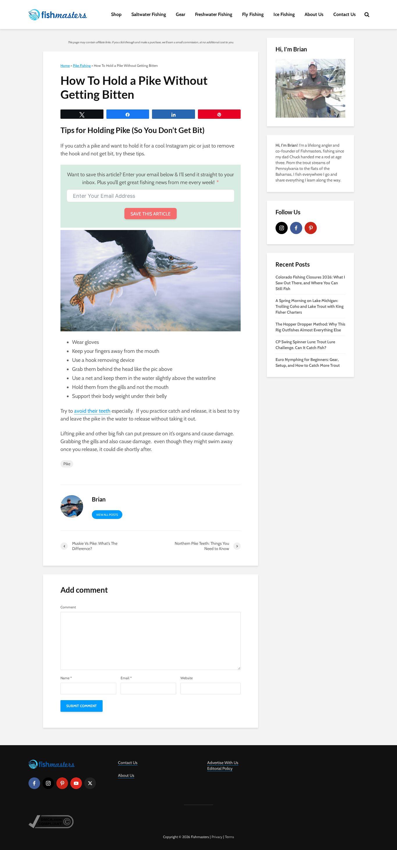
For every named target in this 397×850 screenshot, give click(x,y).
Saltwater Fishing (148, 14)
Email (126, 678)
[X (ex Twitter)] (90, 783)
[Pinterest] (311, 228)
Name (66, 678)
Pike (66, 463)
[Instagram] (282, 228)
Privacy (217, 837)
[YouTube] (76, 783)
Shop (116, 14)
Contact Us (344, 14)
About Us (314, 14)
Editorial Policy (220, 768)
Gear (180, 14)
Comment (68, 607)
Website (186, 678)
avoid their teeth (92, 411)
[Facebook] (296, 228)
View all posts (107, 515)
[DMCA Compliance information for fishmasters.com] (51, 821)
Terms (229, 837)
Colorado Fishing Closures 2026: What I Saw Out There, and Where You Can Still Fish (310, 282)
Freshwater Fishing (213, 14)
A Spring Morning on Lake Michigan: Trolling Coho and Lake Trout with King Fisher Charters (310, 306)
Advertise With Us (222, 762)
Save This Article (150, 214)
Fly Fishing (253, 14)
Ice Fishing (284, 14)
